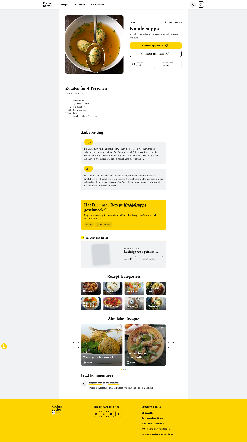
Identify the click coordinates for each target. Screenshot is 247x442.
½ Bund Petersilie (81, 103)
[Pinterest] (104, 414)
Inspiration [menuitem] (80, 4)
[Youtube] (111, 414)
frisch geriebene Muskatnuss (85, 116)
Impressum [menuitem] (147, 412)
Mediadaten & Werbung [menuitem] (153, 423)
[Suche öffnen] (201, 4)
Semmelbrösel (79, 110)
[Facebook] (118, 414)
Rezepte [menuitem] (64, 4)
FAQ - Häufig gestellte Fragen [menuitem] (156, 428)
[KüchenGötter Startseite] (47, 4)
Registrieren (95, 382)
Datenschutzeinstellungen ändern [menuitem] (158, 434)
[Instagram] (97, 414)
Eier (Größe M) (79, 106)
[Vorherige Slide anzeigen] (76, 345)
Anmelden (113, 382)
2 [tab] (123, 369)
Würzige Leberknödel (98, 357)
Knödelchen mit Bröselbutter (138, 355)
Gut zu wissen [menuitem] (97, 4)
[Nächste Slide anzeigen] (171, 345)
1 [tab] (121, 369)
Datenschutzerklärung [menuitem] (152, 418)
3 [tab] (125, 369)
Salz (75, 113)
